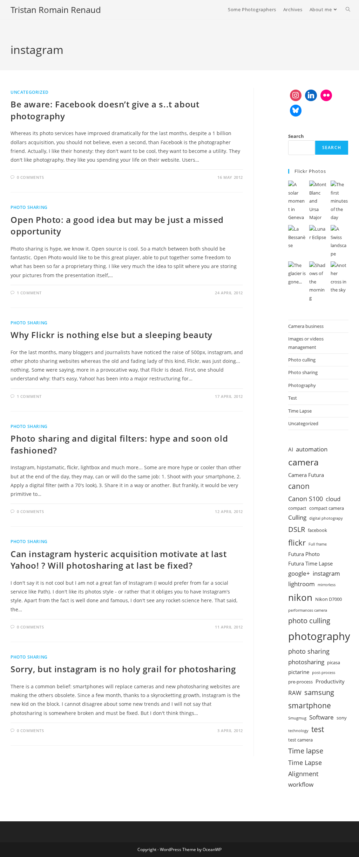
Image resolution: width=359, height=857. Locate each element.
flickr (297, 542)
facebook (317, 530)
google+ (299, 573)
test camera (300, 740)
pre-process (300, 682)
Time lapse (305, 751)
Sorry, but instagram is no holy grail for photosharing (123, 669)
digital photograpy (326, 518)
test (317, 729)
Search (296, 136)
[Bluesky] (296, 110)
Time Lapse (300, 411)
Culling (297, 517)
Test (292, 398)
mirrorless (327, 584)
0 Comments (30, 177)
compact (297, 508)
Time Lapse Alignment (305, 768)
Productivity (330, 681)
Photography (302, 385)
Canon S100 (305, 498)
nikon (300, 597)
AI (290, 449)
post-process (323, 672)
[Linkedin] (311, 95)
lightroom (301, 584)
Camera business (306, 326)
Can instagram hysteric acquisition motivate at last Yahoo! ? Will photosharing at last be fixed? (119, 559)
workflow (300, 784)
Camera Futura (306, 474)
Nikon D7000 (328, 599)
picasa (333, 662)
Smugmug (297, 718)
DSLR (296, 529)
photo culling (309, 620)
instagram (326, 573)
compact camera (326, 508)
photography (319, 636)
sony (342, 718)
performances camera (307, 610)
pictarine (298, 671)
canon (299, 486)
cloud (333, 499)
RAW (295, 693)
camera (303, 462)
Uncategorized (30, 92)
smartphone (309, 705)
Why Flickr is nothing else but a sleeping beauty (111, 334)
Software (321, 717)
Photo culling (302, 360)
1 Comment (29, 292)
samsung (319, 692)
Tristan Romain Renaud (56, 9)
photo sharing (309, 651)
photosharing (306, 662)
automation (311, 449)
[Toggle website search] (348, 9)
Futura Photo (304, 553)
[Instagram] (296, 95)
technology (298, 730)
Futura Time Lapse (310, 563)
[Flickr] (326, 95)
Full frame (318, 544)
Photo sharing (29, 207)
